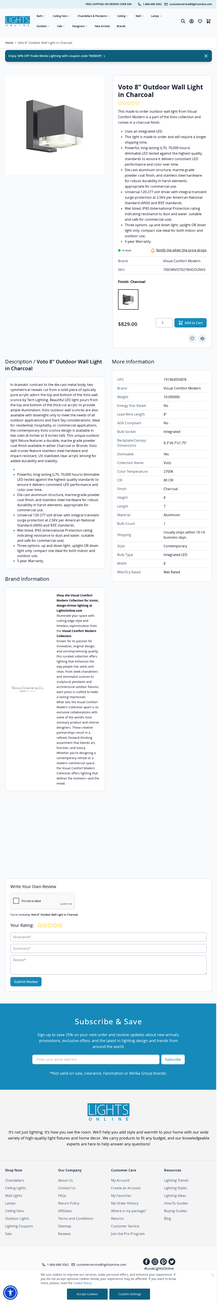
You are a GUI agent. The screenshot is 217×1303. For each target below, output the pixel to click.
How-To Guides (176, 1203)
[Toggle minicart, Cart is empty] (208, 21)
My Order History (125, 1203)
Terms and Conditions (75, 1218)
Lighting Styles (175, 1188)
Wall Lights (13, 1195)
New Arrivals (102, 26)
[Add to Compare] (202, 338)
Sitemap (64, 1226)
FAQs (62, 1195)
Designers (78, 26)
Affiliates (65, 1211)
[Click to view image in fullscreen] (54, 125)
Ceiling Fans (60, 16)
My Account (120, 1180)
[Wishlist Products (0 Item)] (200, 21)
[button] (10, 1292)
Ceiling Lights (15, 1188)
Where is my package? (128, 1211)
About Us (65, 1180)
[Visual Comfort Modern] (27, 689)
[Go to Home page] (17, 21)
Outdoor (42, 26)
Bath (40, 16)
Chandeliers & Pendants (92, 16)
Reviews (64, 1233)
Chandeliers (14, 1180)
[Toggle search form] (183, 21)
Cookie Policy (82, 1283)
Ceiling (121, 16)
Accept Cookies (87, 1294)
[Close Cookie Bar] (212, 1275)
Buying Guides (175, 1211)
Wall (138, 16)
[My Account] (191, 21)
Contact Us (67, 1188)
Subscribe (173, 1059)
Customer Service (125, 1226)
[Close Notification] (206, 55)
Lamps (155, 16)
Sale (59, 26)
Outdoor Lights (17, 1218)
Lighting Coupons (19, 1226)
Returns (117, 1218)
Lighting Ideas (175, 1195)
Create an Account (125, 1188)
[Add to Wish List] (192, 338)
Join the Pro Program (128, 1233)
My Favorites (121, 1195)
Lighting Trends (176, 1180)
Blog (167, 1218)
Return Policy (68, 1203)
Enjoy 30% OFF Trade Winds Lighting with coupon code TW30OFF (55, 56)
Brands (121, 26)
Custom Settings (129, 1294)
